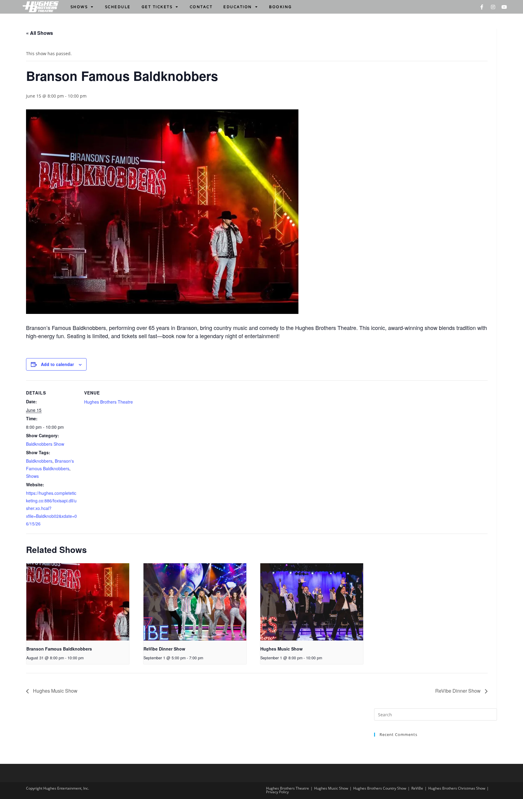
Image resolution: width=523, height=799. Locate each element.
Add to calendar (57, 364)
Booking (280, 7)
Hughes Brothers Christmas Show (456, 788)
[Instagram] (493, 7)
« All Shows (39, 32)
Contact (201, 7)
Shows (79, 7)
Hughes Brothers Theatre (108, 402)
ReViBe (417, 788)
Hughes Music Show (281, 649)
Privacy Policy (277, 791)
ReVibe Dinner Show (164, 649)
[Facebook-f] (482, 7)
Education (237, 7)
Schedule (118, 7)
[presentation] (77, 602)
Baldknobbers (39, 461)
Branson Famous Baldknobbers (59, 649)
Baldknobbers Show (45, 444)
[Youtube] (504, 7)
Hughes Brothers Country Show (379, 788)
